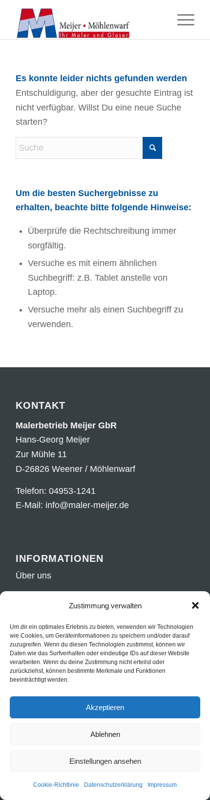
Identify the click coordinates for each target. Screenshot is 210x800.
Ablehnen (105, 734)
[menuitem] (181, 19)
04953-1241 (72, 491)
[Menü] (181, 19)
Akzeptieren (105, 707)
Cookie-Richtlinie (56, 784)
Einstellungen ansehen (105, 761)
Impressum (162, 784)
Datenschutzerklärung (113, 784)
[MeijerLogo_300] (87, 19)
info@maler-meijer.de (87, 505)
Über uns (33, 575)
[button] (195, 605)
